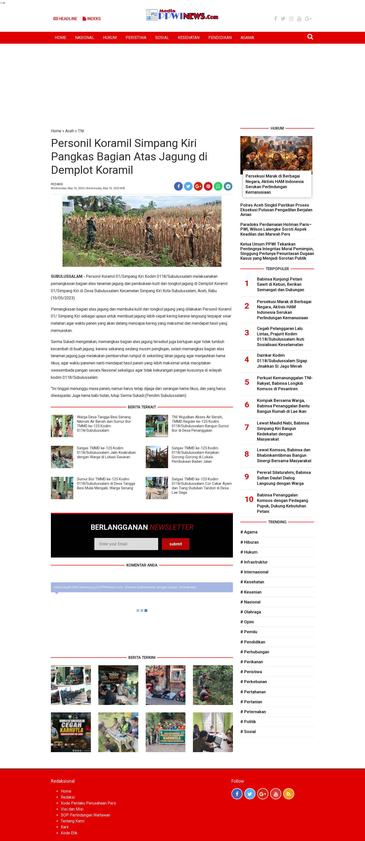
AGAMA (247, 37)
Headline (67, 18)
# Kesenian (250, 592)
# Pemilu (248, 631)
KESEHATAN (188, 37)
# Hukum (248, 552)
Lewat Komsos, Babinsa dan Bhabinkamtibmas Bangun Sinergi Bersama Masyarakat (284, 455)
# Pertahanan (253, 691)
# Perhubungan (254, 651)
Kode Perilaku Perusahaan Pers (88, 803)
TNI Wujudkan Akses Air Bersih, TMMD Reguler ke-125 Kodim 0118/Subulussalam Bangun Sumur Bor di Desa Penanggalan (200, 424)
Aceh (69, 131)
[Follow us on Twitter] (250, 793)
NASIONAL (84, 37)
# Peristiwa (251, 671)
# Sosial (248, 731)
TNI (81, 131)
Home (56, 131)
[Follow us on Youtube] (275, 793)
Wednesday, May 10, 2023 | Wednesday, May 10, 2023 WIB (88, 188)
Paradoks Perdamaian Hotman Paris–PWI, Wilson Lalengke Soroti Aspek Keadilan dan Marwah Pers (276, 229)
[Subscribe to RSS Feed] (288, 793)
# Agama (248, 531)
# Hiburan (249, 542)
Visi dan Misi (72, 809)
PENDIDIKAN (220, 37)
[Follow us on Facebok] (237, 793)
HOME (60, 37)
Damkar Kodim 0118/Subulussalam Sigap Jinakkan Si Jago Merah (282, 361)
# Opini (247, 621)
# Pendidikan (252, 641)
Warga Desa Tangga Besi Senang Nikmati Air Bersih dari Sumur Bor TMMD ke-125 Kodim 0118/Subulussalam (104, 424)
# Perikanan (251, 661)
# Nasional (250, 601)
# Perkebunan (253, 681)
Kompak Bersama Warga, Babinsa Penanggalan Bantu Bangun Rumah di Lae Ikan (283, 406)
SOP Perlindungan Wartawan (85, 815)
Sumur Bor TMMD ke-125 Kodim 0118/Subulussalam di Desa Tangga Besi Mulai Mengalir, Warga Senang (106, 483)
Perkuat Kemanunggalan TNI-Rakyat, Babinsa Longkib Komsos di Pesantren (285, 383)
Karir (65, 827)
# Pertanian (251, 701)
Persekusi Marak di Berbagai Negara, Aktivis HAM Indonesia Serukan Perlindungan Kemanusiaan (275, 184)
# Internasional (254, 571)
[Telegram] (228, 186)
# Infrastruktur (254, 562)
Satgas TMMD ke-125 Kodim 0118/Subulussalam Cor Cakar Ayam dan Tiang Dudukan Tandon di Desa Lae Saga (202, 486)
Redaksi (68, 797)
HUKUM (110, 37)
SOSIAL (162, 37)
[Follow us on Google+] (262, 793)
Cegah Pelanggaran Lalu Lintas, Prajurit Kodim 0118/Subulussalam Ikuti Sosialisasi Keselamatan (280, 336)
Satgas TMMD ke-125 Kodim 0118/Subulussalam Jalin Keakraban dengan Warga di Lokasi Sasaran (106, 452)
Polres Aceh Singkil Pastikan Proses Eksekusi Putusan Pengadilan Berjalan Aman (276, 210)
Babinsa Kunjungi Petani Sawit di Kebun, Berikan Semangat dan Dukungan (280, 284)
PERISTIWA (136, 37)
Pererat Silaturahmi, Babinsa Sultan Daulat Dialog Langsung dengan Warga (284, 478)
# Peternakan (253, 711)
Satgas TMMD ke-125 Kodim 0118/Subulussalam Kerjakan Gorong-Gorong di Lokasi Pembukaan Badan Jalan (195, 455)
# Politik (248, 721)
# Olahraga (250, 611)
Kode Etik (69, 833)
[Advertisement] (182, 81)
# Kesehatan (252, 581)
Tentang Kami (72, 821)
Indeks (93, 18)
